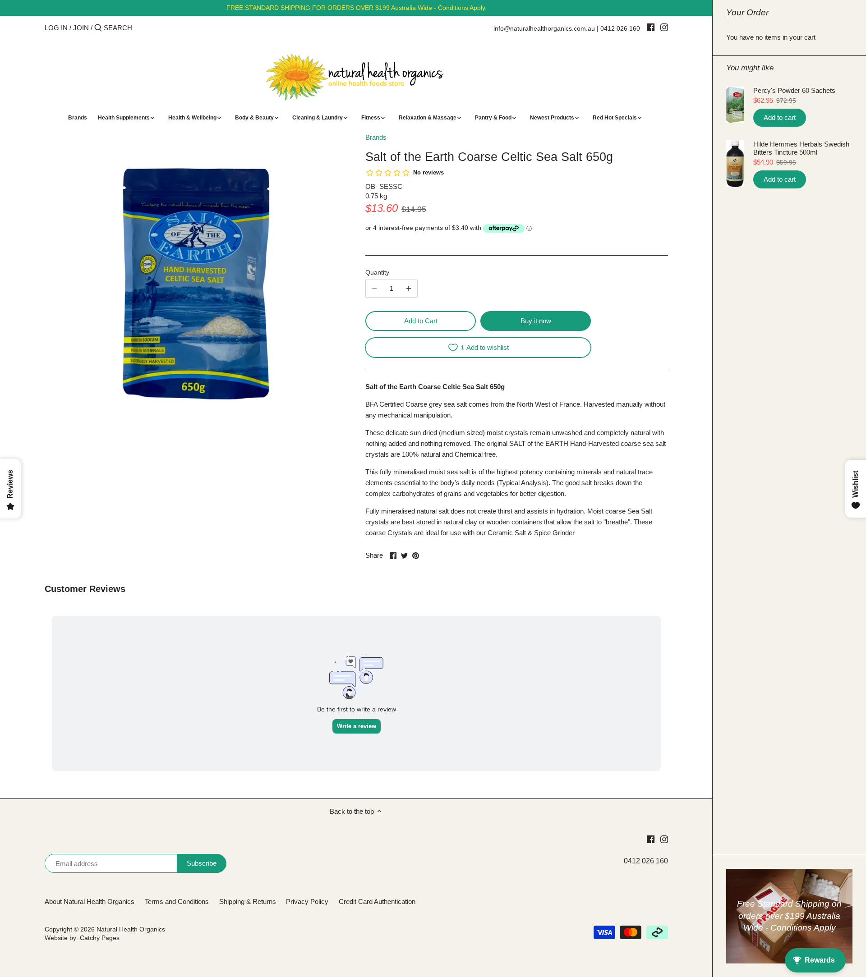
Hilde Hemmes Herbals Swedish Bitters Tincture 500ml (801, 148)
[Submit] (98, 28)
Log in (56, 28)
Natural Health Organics (131, 929)
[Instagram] (664, 27)
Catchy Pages (100, 938)
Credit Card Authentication (377, 901)
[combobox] (142, 27)
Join (81, 28)
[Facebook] (650, 27)
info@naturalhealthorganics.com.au (544, 28)
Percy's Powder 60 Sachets (794, 90)
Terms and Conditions (177, 901)
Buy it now (536, 321)
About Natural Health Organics (89, 901)
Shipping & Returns (247, 901)
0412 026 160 (620, 28)
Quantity (377, 272)
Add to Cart (421, 321)
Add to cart (780, 117)
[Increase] (408, 288)
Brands (376, 137)
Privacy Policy (307, 901)
